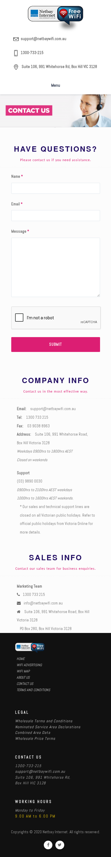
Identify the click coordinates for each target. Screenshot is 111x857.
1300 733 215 (37, 417)
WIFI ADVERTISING (29, 665)
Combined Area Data (32, 732)
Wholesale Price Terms (35, 738)
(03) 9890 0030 (29, 481)
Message (20, 231)
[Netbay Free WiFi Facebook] (48, 845)
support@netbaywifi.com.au (43, 38)
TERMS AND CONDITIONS (33, 690)
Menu (55, 85)
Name (17, 176)
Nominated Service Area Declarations (48, 726)
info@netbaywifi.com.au (43, 603)
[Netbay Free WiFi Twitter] (59, 845)
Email (16, 204)
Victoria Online (76, 523)
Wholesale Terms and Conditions (44, 720)
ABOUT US (23, 677)
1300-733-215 (32, 52)
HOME (21, 658)
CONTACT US (25, 683)
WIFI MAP (23, 671)
